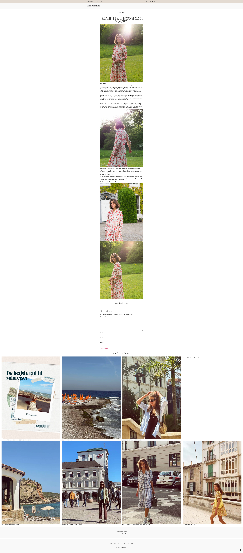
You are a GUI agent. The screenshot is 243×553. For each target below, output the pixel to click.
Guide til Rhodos (68, 440)
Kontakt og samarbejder (96, 1)
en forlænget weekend (120, 104)
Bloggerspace (123, 547)
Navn (101, 332)
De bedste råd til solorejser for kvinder (18, 440)
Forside (110, 543)
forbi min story (110, 99)
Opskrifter (139, 6)
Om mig (89, 1)
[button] (117, 306)
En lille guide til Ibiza (11, 525)
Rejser (144, 6)
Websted (102, 342)
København (131, 6)
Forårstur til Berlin (191, 357)
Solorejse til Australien (132, 440)
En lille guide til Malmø (72, 525)
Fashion (120, 6)
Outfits (120, 12)
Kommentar (103, 316)
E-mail (101, 337)
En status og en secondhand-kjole (136, 525)
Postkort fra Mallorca (192, 525)
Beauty (125, 6)
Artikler (132, 543)
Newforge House (134, 95)
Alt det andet (151, 6)
